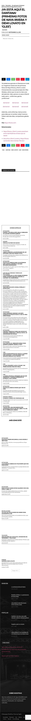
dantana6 (24, 106)
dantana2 (15, 103)
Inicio (3, 5)
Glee (20, 150)
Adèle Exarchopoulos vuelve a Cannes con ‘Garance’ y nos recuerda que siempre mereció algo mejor (15, 355)
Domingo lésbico (7, 396)
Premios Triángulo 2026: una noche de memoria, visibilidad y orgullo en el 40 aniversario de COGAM (15, 333)
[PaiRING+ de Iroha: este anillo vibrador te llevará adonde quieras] (6, 618)
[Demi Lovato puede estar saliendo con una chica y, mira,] (15, 478)
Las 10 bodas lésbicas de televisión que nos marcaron (15, 464)
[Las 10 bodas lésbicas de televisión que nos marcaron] (15, 454)
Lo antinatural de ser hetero (18, 587)
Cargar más (15, 570)
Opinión (5, 241)
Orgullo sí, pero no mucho (11, 243)
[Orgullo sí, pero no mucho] (6, 626)
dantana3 (24, 103)
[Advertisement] (15, 57)
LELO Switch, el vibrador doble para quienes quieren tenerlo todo (14, 344)
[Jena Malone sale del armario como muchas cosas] (6, 605)
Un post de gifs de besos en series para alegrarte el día (14, 513)
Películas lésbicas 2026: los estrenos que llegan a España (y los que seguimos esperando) (14, 264)
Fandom (4, 559)
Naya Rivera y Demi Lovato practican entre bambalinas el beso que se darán (15, 133)
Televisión (8, 5)
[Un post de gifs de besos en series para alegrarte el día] (15, 502)
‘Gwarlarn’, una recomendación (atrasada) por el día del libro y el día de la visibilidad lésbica (15, 409)
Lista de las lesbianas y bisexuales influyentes (12, 273)
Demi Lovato (14, 150)
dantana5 (15, 106)
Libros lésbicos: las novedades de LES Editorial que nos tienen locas (14, 252)
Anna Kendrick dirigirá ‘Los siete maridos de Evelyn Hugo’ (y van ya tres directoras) (15, 314)
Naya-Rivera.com (10, 123)
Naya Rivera (25, 150)
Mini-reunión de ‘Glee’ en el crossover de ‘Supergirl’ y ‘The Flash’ (14, 537)
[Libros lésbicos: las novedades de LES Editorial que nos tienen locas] (6, 634)
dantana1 (6, 103)
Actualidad (6, 231)
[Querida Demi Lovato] (15, 551)
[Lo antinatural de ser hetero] (6, 589)
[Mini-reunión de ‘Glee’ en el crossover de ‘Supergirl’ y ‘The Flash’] (15, 527)
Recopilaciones (6, 511)
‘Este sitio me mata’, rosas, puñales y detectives (14, 287)
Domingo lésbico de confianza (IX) (13, 398)
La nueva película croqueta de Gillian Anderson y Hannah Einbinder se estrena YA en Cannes (15, 377)
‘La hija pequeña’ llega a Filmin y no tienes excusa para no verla (14, 366)
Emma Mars (5, 35)
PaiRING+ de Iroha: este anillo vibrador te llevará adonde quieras (15, 233)
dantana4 (6, 106)
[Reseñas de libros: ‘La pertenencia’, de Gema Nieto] (6, 597)
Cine (4, 352)
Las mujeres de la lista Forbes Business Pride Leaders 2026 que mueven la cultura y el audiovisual (15, 277)
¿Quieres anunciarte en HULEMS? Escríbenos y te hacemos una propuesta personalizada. (14, 649)
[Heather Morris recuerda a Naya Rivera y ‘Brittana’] (15, 429)
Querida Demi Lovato (8, 561)
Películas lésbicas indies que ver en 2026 (14, 388)
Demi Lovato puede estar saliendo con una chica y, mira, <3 (15, 488)
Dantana (8, 150)
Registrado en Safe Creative (10, 656)
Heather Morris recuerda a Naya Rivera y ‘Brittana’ (15, 440)
